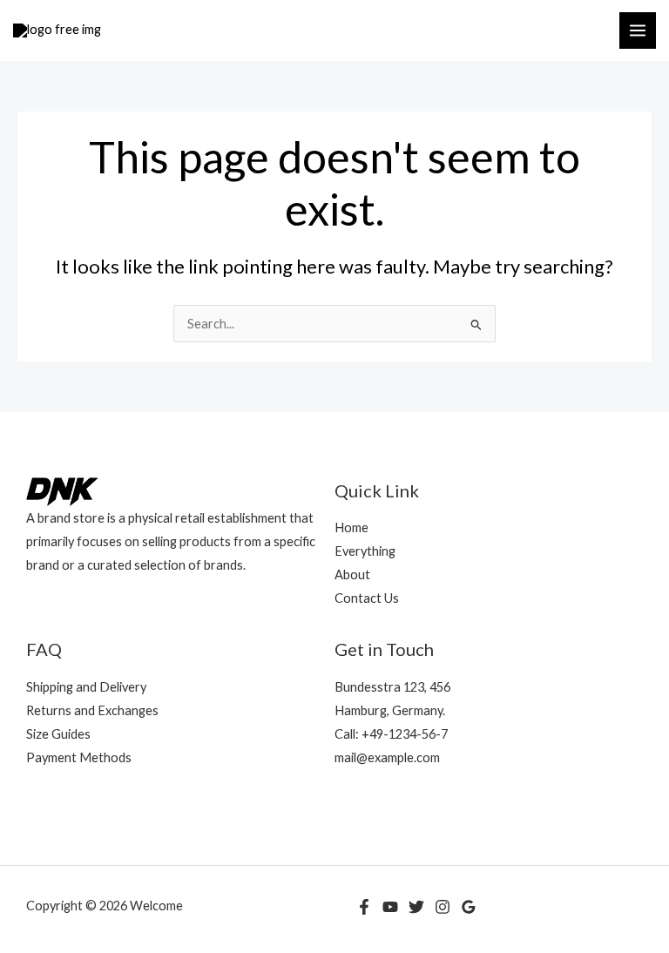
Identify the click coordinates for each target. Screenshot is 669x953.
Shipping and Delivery (86, 686)
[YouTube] (390, 907)
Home (351, 527)
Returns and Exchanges (92, 710)
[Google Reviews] (468, 907)
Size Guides (58, 734)
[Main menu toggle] (637, 30)
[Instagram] (442, 907)
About (352, 574)
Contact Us (366, 598)
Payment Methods (79, 757)
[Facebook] (364, 907)
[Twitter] (416, 907)
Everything (364, 551)
